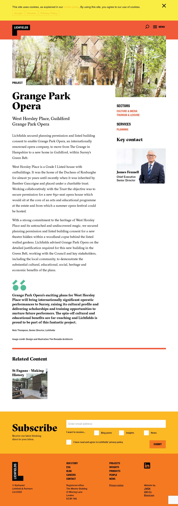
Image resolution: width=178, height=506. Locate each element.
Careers (71, 475)
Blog (69, 471)
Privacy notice (116, 485)
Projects (114, 463)
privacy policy (116, 442)
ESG (68, 467)
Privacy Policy (49, 13)
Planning (122, 129)
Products (114, 471)
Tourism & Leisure (128, 115)
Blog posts (106, 433)
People (113, 475)
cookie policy (71, 7)
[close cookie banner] (164, 6)
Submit (158, 444)
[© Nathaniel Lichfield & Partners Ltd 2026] (21, 30)
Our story (72, 463)
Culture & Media (127, 111)
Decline (31, 13)
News (154, 433)
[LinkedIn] (147, 465)
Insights (130, 433)
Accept (18, 13)
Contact (71, 479)
